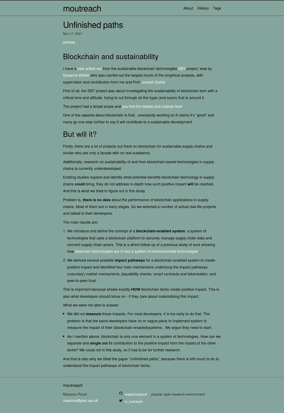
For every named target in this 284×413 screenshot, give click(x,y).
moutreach (82, 8)
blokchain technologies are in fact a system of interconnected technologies (136, 251)
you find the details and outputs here (152, 106)
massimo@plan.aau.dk (80, 400)
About (188, 8)
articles (69, 42)
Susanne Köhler (76, 75)
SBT (181, 68)
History (203, 8)
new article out (89, 68)
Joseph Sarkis (153, 82)
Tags (217, 8)
